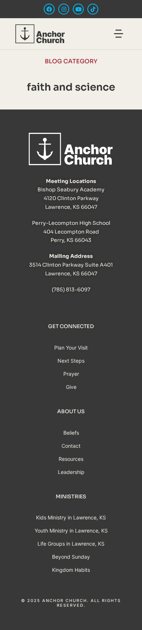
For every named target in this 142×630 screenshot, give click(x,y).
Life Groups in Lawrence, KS (71, 544)
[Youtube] (78, 9)
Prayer (71, 374)
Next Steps (71, 361)
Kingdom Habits (71, 570)
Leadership (71, 472)
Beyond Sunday (71, 557)
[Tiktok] (92, 9)
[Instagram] (63, 9)
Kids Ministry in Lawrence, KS (71, 517)
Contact (71, 446)
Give (71, 387)
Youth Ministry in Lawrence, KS (71, 530)
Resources (71, 459)
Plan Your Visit (71, 347)
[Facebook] (49, 9)
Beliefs (71, 433)
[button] (119, 35)
